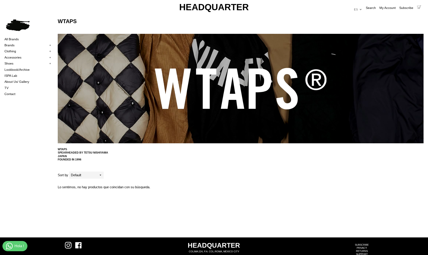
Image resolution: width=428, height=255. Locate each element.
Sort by (63, 175)
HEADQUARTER (214, 7)
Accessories (27, 57)
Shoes (27, 63)
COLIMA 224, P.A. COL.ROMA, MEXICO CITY (214, 251)
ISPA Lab (10, 75)
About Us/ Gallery (16, 81)
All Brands (11, 39)
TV (6, 88)
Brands (27, 45)
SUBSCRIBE (362, 244)
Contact (9, 94)
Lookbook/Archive (17, 69)
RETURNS (362, 251)
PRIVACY (362, 248)
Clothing (27, 51)
